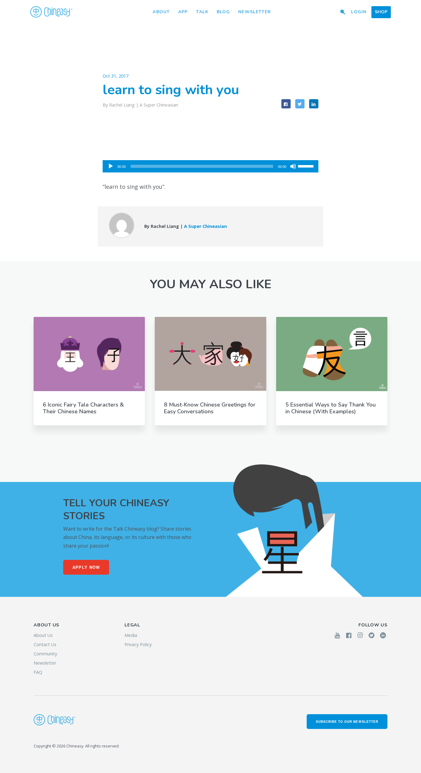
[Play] (111, 166)
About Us (43, 635)
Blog (223, 12)
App (183, 12)
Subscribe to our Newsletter (347, 721)
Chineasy (51, 12)
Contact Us (45, 644)
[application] (210, 166)
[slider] (306, 165)
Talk (202, 12)
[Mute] (293, 166)
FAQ (38, 672)
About (161, 12)
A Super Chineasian (159, 105)
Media (131, 635)
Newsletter (254, 12)
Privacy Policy (138, 644)
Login (358, 12)
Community (45, 654)
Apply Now (86, 567)
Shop (381, 12)
